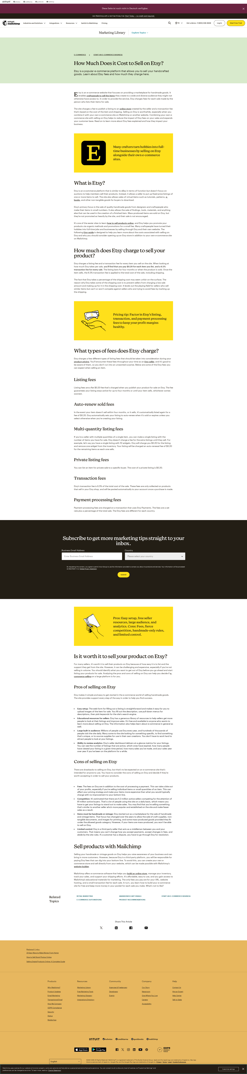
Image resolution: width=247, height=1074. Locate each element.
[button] (179, 23)
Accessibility (146, 1004)
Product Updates (54, 992)
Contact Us (176, 987)
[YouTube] (140, 1050)
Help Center (177, 996)
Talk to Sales (177, 1000)
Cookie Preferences (179, 1062)
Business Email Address (73, 550)
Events (111, 996)
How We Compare (54, 1004)
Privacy (158, 1062)
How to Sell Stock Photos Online (39, 957)
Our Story (146, 987)
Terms (165, 1062)
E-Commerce (80, 55)
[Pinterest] (146, 1050)
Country (129, 550)
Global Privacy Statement (88, 569)
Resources (70, 23)
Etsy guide (89, 232)
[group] (179, 23)
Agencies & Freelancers (118, 987)
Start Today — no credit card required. (140, 16)
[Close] (243, 1069)
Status (50, 1016)
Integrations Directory (85, 1000)
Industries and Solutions (33, 23)
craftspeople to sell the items (101, 95)
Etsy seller (149, 361)
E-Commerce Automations (89, 900)
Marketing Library (112, 32)
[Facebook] (117, 1050)
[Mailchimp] (50, 1)
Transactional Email (55, 1000)
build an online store (137, 873)
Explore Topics (139, 32)
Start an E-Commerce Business (108, 55)
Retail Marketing (85, 896)
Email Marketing (54, 996)
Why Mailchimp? (54, 987)
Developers (113, 992)
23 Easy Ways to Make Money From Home (43, 953)
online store (125, 108)
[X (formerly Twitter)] (122, 1050)
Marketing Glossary (84, 996)
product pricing (81, 361)
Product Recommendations (132, 900)
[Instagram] (128, 1050)
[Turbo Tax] (16, 1)
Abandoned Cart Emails (130, 896)
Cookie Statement (54, 1070)
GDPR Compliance (55, 1008)
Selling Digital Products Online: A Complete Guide (46, 962)
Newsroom (146, 992)
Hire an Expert (177, 992)
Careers (145, 1000)
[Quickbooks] (39, 1)
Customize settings (228, 1069)
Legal (170, 1062)
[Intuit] (6, 1)
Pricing (104, 23)
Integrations (54, 23)
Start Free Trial (236, 23)
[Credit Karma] (27, 1)
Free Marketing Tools (85, 992)
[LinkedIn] (134, 1050)
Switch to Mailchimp (89, 23)
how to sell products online (120, 223)
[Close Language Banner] (243, 8)
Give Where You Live (150, 996)
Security (51, 1012)
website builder (81, 866)
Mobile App (52, 1020)
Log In (219, 23)
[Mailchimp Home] (11, 23)
